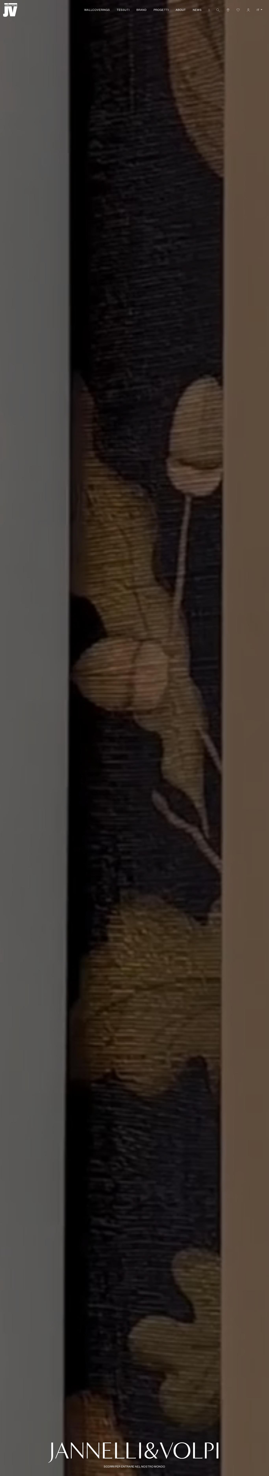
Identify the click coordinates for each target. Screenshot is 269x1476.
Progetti (161, 9)
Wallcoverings (97, 9)
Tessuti (123, 9)
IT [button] (258, 9)
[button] (218, 10)
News (197, 9)
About (181, 9)
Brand (141, 9)
